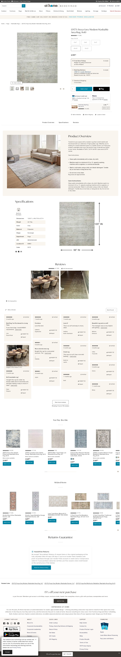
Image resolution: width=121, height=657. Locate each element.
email (21, 252)
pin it (16, 252)
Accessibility (83, 632)
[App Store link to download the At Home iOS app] (12, 628)
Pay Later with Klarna (107, 638)
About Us (30, 623)
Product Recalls (84, 639)
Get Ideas (52, 632)
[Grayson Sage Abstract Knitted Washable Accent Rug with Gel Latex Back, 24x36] (73, 459)
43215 (88, 75)
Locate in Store (101, 114)
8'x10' (76, 48)
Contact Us (83, 626)
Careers (29, 636)
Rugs (7, 23)
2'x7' (75, 42)
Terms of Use (84, 642)
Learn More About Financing (109, 635)
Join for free (60, 601)
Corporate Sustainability (34, 626)
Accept (7, 652)
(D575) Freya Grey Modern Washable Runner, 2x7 (60, 583)
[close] (36, 640)
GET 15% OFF (68, 654)
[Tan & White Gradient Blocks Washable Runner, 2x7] (119, 457)
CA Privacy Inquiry (85, 646)
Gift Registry (53, 639)
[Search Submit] (23, 5)
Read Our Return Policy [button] (41, 567)
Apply (102, 632)
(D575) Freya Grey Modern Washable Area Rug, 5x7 (27, 583)
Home (3, 23)
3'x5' (85, 42)
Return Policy (53, 629)
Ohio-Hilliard (79, 64)
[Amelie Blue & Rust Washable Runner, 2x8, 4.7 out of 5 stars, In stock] (13, 501)
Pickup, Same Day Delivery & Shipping (61, 626)
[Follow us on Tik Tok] (8, 623)
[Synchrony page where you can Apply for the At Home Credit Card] (104, 625)
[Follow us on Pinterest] (15, 623)
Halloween (16, 1)
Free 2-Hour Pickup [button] (25, 1)
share (19, 252)
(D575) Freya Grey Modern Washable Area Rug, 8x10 (89, 31)
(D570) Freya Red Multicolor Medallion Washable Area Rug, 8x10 (95, 583)
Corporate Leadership (34, 629)
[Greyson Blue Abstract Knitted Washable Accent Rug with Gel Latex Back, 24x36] (71, 459)
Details (76, 99)
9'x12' (87, 48)
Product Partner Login (86, 629)
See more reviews (60, 402)
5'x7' (95, 42)
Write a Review (12, 309)
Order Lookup (53, 623)
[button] (61, 5)
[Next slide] (118, 471)
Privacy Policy (84, 649)
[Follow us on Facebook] (4, 623)
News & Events (31, 632)
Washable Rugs (15, 23)
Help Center (83, 623)
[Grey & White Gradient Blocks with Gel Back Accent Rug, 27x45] (117, 457)
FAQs (81, 636)
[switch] (76, 114)
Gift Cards (52, 636)
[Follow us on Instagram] (11, 623)
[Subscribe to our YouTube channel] (18, 623)
